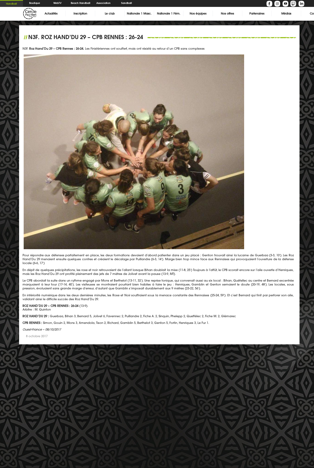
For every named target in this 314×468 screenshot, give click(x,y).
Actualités (51, 13)
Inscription (80, 13)
